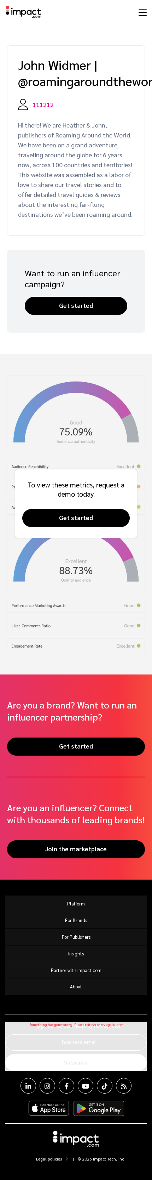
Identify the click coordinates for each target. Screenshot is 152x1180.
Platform (76, 903)
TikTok (104, 1085)
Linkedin (28, 1085)
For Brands (76, 920)
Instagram (47, 1085)
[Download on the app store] (49, 1108)
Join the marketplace (76, 849)
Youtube (85, 1085)
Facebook (66, 1085)
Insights (76, 953)
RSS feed (123, 1085)
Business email (79, 1041)
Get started (76, 305)
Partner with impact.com (76, 970)
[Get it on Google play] (98, 1108)
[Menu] (142, 12)
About (76, 986)
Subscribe (76, 1062)
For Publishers (76, 937)
